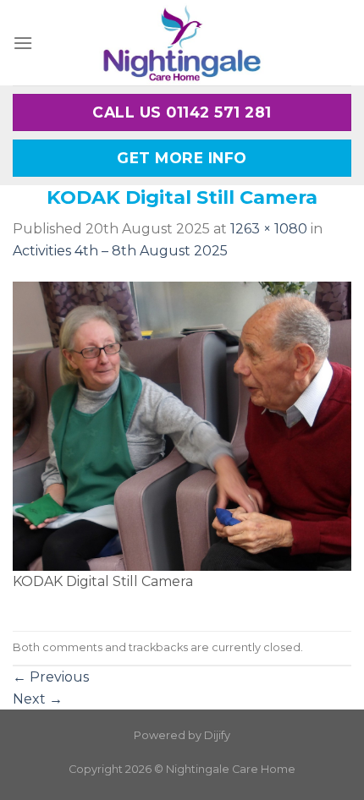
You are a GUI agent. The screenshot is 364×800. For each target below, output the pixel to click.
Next (38, 699)
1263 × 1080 (268, 229)
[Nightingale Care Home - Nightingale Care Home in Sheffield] (182, 42)
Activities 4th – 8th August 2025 (120, 251)
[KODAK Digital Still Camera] (182, 425)
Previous (51, 677)
